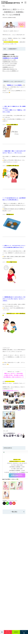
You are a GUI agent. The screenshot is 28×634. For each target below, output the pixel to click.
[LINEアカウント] (7, 504)
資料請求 (16, 632)
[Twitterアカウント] (4, 504)
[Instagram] (10, 504)
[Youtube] (14, 504)
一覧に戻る (14, 512)
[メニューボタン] (25, 2)
